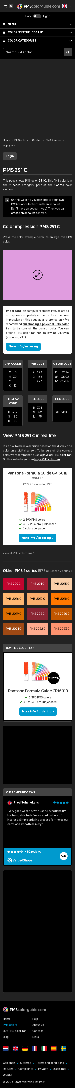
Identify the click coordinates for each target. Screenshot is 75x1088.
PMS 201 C (37, 584)
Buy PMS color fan (20, 648)
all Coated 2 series (58, 571)
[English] (66, 6)
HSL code (37, 399)
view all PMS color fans (17, 553)
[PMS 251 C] (37, 275)
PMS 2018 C (61, 599)
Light (46, 16)
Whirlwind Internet (34, 1082)
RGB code (37, 363)
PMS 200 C (14, 584)
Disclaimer (59, 1069)
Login (10, 156)
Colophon (9, 1063)
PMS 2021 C (13, 629)
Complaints (25, 1069)
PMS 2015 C (61, 584)
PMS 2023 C (61, 629)
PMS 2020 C (61, 614)
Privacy (43, 1069)
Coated (25, 32)
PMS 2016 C (13, 599)
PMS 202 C (38, 614)
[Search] (68, 52)
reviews (33, 851)
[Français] (34, 1048)
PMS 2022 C (37, 629)
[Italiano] (44, 1048)
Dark (28, 16)
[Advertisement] (37, 96)
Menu (12, 24)
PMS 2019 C (13, 614)
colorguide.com (28, 1009)
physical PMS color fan (56, 455)
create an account (23, 213)
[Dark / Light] (37, 16)
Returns (8, 1069)
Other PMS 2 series (25, 570)
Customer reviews (20, 792)
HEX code (62, 399)
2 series (14, 185)
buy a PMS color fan (47, 459)
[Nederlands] (6, 1048)
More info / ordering (23, 346)
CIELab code (62, 363)
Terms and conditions (50, 1063)
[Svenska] (63, 1048)
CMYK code (13, 363)
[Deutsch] (25, 1048)
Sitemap (25, 1063)
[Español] (54, 1048)
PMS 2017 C (37, 599)
